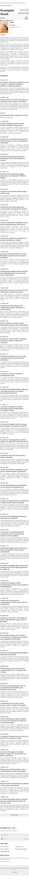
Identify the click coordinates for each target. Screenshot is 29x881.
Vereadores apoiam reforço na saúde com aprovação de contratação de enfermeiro (13, 358)
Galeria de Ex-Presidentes (21, 849)
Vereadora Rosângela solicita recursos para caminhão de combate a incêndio (13, 425)
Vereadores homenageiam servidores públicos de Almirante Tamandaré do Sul (14, 441)
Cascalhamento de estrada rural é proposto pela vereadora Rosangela (12, 704)
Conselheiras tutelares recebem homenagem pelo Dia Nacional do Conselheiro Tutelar (12, 408)
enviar (26, 839)
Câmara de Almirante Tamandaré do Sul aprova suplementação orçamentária (14, 470)
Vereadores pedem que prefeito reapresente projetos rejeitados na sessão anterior (12, 307)
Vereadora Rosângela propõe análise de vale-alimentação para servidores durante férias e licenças (14, 391)
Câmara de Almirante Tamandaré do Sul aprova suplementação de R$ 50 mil (14, 223)
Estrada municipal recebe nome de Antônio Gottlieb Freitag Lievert (12, 124)
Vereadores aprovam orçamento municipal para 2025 (11, 374)
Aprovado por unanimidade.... (7, 117)
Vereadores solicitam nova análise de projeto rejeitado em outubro (13, 239)
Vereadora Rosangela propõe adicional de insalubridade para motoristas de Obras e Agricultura (13, 273)
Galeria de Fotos (19, 846)
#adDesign (14, 872)
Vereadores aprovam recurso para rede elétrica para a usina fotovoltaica (14, 291)
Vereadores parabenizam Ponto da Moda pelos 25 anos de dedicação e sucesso (12, 158)
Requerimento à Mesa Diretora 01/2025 (14, 115)
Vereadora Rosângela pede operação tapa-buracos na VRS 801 (13, 517)
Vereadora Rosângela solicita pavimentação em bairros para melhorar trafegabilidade (14, 585)
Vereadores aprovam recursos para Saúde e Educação (12, 456)
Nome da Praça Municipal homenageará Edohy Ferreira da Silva (14, 654)
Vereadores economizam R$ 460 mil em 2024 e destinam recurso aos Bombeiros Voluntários (14, 141)
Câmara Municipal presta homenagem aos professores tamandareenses (13, 486)
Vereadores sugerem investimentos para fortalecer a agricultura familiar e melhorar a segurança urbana (14, 84)
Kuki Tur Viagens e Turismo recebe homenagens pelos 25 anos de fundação (14, 324)
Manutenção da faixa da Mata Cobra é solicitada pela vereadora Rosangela (13, 770)
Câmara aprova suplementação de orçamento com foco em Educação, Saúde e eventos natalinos (12, 534)
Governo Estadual (4, 849)
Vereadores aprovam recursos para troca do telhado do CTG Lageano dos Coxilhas (13, 670)
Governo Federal (4, 846)
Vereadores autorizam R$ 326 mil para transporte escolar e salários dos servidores (13, 340)
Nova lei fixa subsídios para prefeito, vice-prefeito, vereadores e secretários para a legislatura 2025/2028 (13, 637)
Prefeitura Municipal (5, 851)
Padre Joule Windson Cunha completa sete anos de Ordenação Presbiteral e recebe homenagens (13, 720)
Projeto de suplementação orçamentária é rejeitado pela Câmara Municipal (14, 502)
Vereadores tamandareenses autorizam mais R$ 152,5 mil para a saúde (14, 737)
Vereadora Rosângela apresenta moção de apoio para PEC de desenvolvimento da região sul (14, 567)
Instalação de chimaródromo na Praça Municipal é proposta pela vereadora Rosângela (13, 255)
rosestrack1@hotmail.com (7, 20)
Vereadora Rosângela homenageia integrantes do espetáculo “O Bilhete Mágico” (13, 176)
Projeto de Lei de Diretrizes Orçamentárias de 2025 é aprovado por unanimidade (14, 602)
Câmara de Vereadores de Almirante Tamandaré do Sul (12, 3)
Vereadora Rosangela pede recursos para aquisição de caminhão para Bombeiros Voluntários (12, 687)
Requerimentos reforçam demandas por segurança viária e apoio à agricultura (14, 100)
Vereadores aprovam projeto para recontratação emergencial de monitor (13, 208)
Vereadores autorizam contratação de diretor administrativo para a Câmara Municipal (13, 619)
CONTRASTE (4, 5)
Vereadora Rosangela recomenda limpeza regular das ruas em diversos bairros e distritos (13, 754)
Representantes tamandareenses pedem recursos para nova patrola (14, 784)
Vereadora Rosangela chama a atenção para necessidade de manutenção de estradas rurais (13, 801)
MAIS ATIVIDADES (14, 815)
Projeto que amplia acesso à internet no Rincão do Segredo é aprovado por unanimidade (14, 550)
